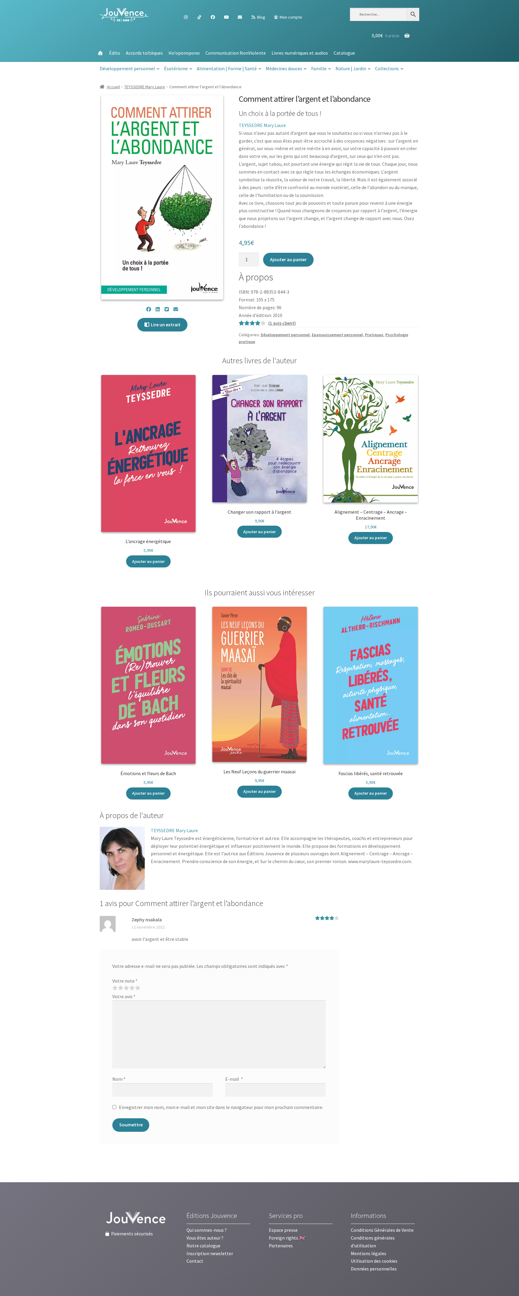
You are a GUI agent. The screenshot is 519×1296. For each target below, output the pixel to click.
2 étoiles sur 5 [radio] (120, 988)
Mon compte (290, 17)
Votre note (125, 981)
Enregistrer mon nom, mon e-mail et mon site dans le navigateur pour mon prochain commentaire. (221, 1107)
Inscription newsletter (210, 1253)
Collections (387, 68)
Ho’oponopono (184, 53)
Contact (195, 1261)
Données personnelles (374, 1269)
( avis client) (282, 323)
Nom (119, 1079)
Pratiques (374, 334)
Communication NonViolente (235, 53)
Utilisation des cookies (374, 1261)
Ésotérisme (176, 68)
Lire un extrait (165, 325)
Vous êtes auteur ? (205, 1238)
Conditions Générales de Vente (382, 1230)
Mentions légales (368, 1253)
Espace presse (283, 1230)
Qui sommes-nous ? (207, 1230)
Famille (318, 68)
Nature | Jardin (350, 68)
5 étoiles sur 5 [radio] (137, 988)
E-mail (234, 1079)
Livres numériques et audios (300, 53)
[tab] (132, 816)
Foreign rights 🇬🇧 (287, 1238)
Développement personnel (127, 68)
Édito (114, 53)
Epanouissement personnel (337, 334)
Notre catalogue (203, 1246)
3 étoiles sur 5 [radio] (126, 988)
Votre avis (123, 996)
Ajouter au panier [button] (148, 561)
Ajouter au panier (288, 259)
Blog (260, 17)
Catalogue (344, 53)
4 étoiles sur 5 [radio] (131, 988)
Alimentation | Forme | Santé (227, 68)
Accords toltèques (144, 53)
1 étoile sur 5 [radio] (114, 988)
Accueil (113, 86)
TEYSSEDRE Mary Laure (144, 86)
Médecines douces (284, 68)
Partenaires (281, 1246)
